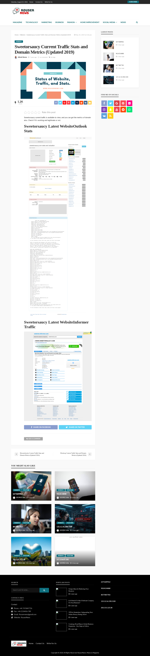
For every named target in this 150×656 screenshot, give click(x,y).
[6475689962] (31, 486)
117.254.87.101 (63, 559)
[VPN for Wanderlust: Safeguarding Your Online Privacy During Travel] (61, 615)
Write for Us (48, 2)
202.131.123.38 (19, 559)
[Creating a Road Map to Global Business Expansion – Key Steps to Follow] (61, 627)
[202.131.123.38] (31, 551)
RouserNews (25, 617)
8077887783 (18, 527)
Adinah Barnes (22, 57)
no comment (44, 57)
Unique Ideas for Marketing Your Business (78, 590)
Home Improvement (89, 22)
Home (31, 2)
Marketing (46, 22)
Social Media (109, 22)
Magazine (17, 22)
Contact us (39, 2)
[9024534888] (75, 486)
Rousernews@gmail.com (27, 614)
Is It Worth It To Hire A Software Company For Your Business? (81, 602)
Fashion (71, 22)
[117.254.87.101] (75, 551)
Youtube (26, 490)
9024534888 (61, 494)
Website (19, 41)
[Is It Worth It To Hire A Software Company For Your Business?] (61, 604)
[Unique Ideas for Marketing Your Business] (61, 592)
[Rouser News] (23, 10)
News (123, 22)
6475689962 (18, 494)
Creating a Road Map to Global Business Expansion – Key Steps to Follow (81, 625)
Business (59, 22)
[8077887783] (31, 518)
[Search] (137, 22)
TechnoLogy (32, 22)
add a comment (34, 438)
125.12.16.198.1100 (64, 527)
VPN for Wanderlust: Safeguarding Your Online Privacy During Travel (81, 613)
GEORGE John (20, 497)
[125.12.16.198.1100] (75, 518)
